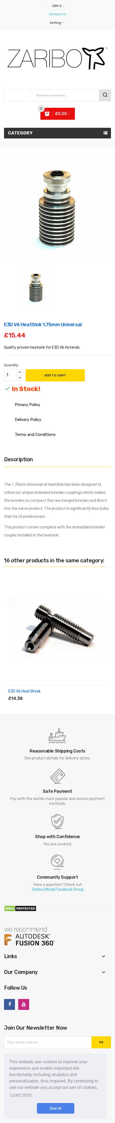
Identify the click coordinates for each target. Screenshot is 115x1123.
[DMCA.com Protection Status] (20, 908)
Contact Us (57, 14)
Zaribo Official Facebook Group (58, 889)
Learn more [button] (21, 1094)
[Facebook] (9, 1004)
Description (18, 459)
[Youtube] (23, 1004)
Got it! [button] (56, 1108)
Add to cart (55, 375)
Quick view (57, 692)
